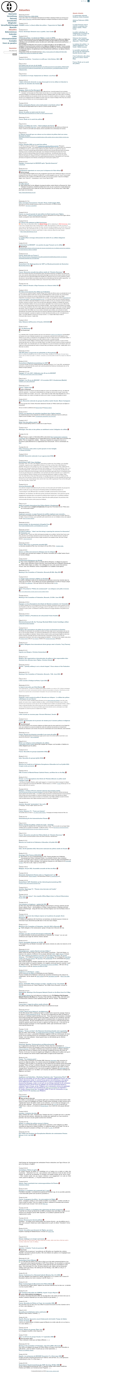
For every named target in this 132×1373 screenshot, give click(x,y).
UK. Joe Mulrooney (25, 328)
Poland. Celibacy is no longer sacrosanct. (31, 1239)
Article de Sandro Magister (28, 518)
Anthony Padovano (27, 19)
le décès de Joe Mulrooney (56, 334)
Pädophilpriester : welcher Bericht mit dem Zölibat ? (35, 951)
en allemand (29, 583)
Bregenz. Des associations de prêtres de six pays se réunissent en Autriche (42, 629)
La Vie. (56, 583)
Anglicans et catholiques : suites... (29, 972)
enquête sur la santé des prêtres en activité (48, 146)
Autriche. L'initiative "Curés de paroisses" (32, 1248)
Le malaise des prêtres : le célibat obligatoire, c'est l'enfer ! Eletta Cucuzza (81, 45)
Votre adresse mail (13, 50)
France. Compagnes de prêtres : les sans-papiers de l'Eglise (37, 1199)
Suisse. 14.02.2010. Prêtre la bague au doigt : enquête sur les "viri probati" (42, 983)
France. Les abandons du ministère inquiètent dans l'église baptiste (40, 413)
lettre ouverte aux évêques (54, 700)
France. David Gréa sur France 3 (29, 255)
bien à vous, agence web (53, 1371)
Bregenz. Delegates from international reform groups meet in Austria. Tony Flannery (44, 644)
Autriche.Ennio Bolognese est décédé (30, 560)
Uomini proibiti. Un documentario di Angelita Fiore (34, 524)
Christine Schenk (24, 638)
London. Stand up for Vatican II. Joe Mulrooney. (33, 1011)
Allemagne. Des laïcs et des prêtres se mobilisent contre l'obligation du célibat (43, 429)
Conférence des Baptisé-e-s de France (35, 955)
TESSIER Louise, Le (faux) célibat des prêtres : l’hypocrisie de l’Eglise (40, 25)
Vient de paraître (10, 43)
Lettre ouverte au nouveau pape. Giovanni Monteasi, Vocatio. (37, 714)
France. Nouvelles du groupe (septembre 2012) (33, 751)
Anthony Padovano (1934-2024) (28, 16)
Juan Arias (40, 958)
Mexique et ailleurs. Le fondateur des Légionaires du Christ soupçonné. (41, 1209)
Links (14, 36)
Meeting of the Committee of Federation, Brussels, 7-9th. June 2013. (40, 674)
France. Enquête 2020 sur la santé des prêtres (33, 144)
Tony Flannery (36, 638)
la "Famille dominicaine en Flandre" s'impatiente (48, 1032)
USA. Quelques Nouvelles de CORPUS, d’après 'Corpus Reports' (38, 1292)
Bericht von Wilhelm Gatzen (26, 1350)
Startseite (12, 14)
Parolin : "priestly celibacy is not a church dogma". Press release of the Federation (44, 666)
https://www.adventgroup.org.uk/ (27, 192)
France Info (51, 1231)
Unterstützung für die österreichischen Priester (33, 818)
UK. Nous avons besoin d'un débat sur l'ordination (34, 291)
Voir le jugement (34, 737)
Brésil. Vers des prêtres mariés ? (29, 422)
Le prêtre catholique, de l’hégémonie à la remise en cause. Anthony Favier (81, 33)
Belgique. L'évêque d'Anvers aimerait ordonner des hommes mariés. (40, 790)
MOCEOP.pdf (23, 246)
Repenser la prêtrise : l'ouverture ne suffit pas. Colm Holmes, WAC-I (39, 59)
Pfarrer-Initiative (33, 876)
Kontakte (13, 41)
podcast (21, 986)
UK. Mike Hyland (24, 184)
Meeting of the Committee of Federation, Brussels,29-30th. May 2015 (40, 572)
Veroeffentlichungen (9, 25)
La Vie (55, 1104)
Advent (61, 954)
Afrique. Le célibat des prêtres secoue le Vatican (33, 1123)
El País (59, 783)
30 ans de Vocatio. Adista (26, 1338)
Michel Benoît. (44, 1106)
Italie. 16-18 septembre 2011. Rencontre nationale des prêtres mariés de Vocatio (43, 848)
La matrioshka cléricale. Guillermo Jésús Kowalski (81, 16)
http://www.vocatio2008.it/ (31, 205)
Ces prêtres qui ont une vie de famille (30, 65)
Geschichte (12, 21)
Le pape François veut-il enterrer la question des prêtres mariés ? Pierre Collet (80, 27)
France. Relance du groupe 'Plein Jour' (31, 1329)
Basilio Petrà (39, 407)
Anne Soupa (62, 1068)
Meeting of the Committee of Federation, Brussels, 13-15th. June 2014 (40, 597)
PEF (20, 955)
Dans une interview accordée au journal (27, 792)
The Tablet (21, 239)
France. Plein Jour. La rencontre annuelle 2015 (33, 544)
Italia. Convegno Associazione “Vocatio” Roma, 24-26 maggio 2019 (39, 202)
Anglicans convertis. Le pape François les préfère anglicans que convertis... (42, 514)
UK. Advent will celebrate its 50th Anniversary (33, 222)
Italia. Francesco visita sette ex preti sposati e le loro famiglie (37, 448)
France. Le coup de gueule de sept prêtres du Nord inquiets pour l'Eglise (41, 214)
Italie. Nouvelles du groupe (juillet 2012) (31, 758)
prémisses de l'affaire (28, 973)
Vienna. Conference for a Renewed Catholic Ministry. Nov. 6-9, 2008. (39, 1275)
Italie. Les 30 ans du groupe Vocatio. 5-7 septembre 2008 (36, 1336)
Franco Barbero (50, 957)
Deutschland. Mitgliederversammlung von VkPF (33, 363)
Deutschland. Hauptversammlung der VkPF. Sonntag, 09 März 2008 (39, 1365)
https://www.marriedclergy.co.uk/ (37, 299)
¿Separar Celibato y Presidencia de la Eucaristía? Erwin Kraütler (38, 615)
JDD (60, 691)
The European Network (25, 995)
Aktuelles (13, 30)
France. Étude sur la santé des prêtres (30, 119)
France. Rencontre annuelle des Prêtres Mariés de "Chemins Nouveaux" (41, 835)
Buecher (13, 27)
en (81, 1)
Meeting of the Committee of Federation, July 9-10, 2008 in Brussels (39, 1345)
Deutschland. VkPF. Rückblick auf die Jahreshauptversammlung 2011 (40, 882)
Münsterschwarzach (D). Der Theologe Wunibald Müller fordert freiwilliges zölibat (44, 622)
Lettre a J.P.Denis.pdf (25, 389)
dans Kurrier (23, 1249)
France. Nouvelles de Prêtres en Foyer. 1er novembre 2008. (37, 1303)
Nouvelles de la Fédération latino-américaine (32, 1312)
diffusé (20, 890)
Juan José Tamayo (30, 958)
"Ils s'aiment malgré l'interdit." (39, 812)
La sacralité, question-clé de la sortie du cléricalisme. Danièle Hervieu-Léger (81, 51)
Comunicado (22, 164)
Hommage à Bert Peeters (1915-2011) (30, 855)
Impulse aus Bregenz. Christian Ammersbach (32, 652)
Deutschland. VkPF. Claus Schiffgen (30, 462)
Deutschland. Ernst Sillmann (27, 1260)
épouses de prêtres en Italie (40, 966)
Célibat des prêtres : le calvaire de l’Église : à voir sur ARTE (37, 38)
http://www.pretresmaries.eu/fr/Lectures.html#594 (31, 374)
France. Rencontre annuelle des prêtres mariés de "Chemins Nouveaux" (41, 272)
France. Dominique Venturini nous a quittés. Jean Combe (36, 31)
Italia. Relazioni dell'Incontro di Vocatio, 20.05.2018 (34, 322)
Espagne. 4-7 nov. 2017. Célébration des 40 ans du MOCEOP (37, 373)
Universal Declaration (25, 486)
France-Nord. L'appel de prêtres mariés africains (33, 1004)
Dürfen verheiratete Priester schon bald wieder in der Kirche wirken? (40, 105)
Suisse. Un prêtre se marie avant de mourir (32, 112)
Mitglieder (12, 23)
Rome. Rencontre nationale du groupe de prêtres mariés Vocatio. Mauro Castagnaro (44, 401)
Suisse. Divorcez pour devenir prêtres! (30, 1220)
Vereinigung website (24, 1184)
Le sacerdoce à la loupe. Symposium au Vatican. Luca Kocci (37, 75)
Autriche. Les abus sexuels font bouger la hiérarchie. (35, 933)
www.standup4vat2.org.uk (33, 1014)
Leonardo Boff (48, 958)
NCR (20, 443)
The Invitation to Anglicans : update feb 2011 (32, 904)
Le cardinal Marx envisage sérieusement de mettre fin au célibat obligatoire (42, 237)
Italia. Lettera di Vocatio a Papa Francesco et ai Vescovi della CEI (38, 285)
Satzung (13, 18)
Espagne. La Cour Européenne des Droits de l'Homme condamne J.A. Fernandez (43, 604)
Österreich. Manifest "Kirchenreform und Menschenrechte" (37, 1044)
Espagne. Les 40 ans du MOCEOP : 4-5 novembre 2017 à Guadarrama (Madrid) (43, 380)
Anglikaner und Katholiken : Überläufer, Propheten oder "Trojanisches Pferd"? (43, 1077)
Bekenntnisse (11, 32)
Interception (53, 1060)
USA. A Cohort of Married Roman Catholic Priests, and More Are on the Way (42, 772)
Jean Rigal (50, 955)
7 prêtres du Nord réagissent (34, 215)
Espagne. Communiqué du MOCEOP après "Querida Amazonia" (38, 163)
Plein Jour (33, 127)
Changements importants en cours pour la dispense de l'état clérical (40, 170)
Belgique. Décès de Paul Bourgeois (29, 90)
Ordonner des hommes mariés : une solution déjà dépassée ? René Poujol (81, 39)
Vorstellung (12, 16)
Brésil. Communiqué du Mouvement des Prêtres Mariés (35, 1284)
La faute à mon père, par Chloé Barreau (31, 687)
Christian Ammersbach (50, 638)
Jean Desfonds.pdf (25, 724)
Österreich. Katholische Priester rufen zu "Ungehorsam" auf (37, 875)
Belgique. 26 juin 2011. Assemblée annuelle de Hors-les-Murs (37, 868)
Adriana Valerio (48, 407)
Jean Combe (40, 976)
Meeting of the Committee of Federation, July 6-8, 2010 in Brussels (39, 926)
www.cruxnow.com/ (27, 538)
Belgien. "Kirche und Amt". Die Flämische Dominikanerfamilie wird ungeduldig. (43, 1031)
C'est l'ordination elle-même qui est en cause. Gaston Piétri (81, 57)
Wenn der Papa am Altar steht (27, 1098)
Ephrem (68, 958)
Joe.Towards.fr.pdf (25, 330)
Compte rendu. (60, 546)
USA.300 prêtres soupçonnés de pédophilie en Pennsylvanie (37, 352)
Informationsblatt (9, 39)
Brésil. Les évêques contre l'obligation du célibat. (34, 743)
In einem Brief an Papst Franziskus (26, 623)
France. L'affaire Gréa (25, 387)
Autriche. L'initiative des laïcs (28, 1113)
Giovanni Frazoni (38, 957)
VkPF (53, 954)
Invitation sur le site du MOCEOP (27, 381)
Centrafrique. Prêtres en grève (28, 1170)
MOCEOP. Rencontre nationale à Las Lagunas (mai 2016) (36, 456)
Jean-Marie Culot (52, 976)
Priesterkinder (23, 1096)
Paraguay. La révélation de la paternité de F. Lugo (34, 1190)
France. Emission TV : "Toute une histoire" (32, 811)
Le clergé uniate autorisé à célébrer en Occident (33, 578)
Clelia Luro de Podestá (51, 1087)
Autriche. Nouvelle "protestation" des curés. (32, 804)
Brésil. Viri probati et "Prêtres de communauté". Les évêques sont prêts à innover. (44, 588)
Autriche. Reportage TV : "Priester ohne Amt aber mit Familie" (37, 889)
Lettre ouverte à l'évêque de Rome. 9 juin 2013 (33, 680)
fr (83, 1)
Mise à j (63, 976)
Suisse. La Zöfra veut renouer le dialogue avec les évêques (37, 552)
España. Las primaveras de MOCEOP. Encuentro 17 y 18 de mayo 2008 (40, 1356)
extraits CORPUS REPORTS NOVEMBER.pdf (31, 1294)
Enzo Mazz (57, 955)
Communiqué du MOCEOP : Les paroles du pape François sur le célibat (41, 245)
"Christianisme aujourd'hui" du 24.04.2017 (45, 416)
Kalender (13, 34)
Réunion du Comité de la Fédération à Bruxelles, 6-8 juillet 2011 (38, 842)
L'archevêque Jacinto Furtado (26, 744)
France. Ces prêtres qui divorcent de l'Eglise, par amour (36, 1230)
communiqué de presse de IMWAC (49, 964)
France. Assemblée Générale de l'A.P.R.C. (31, 942)
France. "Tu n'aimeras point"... (28, 1059)
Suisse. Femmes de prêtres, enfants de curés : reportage (36, 824)
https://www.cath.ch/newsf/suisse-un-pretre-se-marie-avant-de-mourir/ (36, 113)
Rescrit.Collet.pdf (24, 172)
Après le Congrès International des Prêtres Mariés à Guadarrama (38, 505)
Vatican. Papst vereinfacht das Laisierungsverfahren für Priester (38, 1183)
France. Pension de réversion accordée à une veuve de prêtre (37, 734)
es (85, 1)
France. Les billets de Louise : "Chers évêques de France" (37, 125)
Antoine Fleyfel (30, 1089)
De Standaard (39, 792)
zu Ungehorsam (54, 876)
